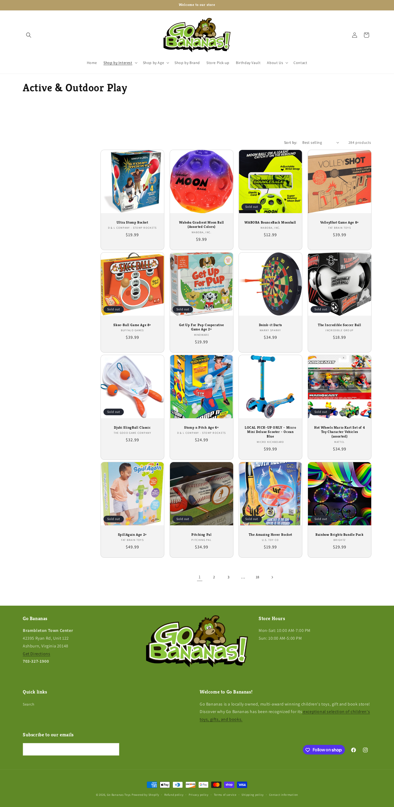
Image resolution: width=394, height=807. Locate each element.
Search (29, 704)
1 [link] (200, 577)
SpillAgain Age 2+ (132, 535)
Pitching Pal (201, 535)
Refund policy (173, 794)
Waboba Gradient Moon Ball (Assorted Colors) (201, 224)
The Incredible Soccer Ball (339, 325)
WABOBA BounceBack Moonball (270, 222)
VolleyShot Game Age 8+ (339, 222)
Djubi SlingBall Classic (132, 427)
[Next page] (272, 577)
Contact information (283, 794)
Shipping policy (252, 794)
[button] (29, 35)
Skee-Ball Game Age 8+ (132, 325)
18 (257, 577)
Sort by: (290, 142)
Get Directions (36, 654)
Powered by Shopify (145, 795)
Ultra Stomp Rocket (132, 222)
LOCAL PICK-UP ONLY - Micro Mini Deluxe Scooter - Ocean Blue (270, 432)
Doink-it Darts (270, 325)
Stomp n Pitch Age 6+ (201, 427)
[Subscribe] (113, 749)
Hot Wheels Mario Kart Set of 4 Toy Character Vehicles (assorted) (339, 432)
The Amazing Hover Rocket (270, 535)
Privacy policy (199, 794)
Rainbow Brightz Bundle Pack (339, 535)
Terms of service (225, 794)
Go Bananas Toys (119, 795)
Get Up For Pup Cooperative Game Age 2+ (201, 327)
